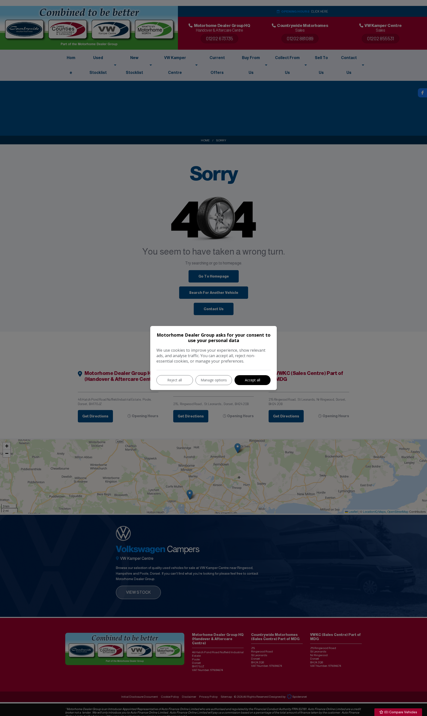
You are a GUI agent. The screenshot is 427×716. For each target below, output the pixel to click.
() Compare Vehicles (400, 712)
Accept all (252, 380)
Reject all (174, 380)
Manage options (214, 380)
